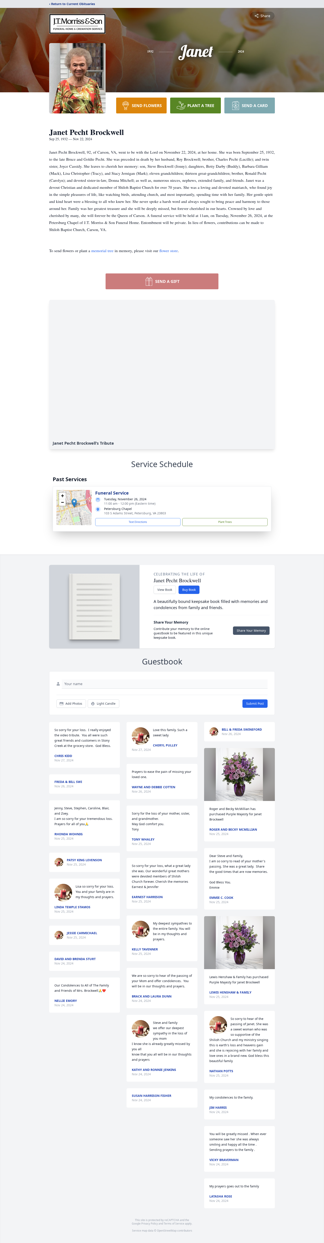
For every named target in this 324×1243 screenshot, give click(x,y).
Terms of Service (174, 1223)
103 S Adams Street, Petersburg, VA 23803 (135, 513)
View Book (164, 590)
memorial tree (102, 250)
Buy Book (189, 590)
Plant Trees (225, 522)
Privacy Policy (149, 1223)
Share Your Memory (251, 630)
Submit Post (255, 703)
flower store (168, 250)
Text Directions (138, 522)
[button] (74, 503)
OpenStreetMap (167, 1230)
